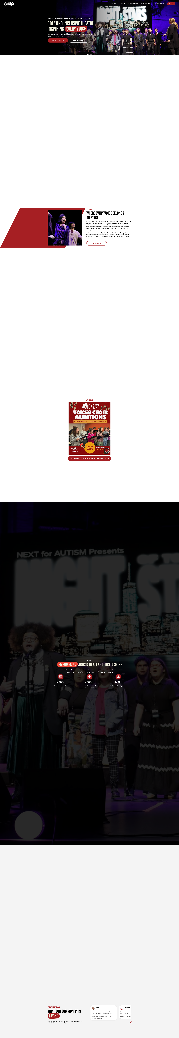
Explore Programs (78, 40)
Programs (114, 3)
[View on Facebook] (122, 1008)
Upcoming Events (133, 3)
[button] (127, 1022)
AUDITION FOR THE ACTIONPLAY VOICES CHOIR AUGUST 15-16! (89, 458)
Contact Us (171, 3)
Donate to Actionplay (57, 40)
